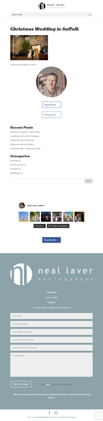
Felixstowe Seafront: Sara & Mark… (25, 132)
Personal (14, 161)
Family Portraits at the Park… (22, 140)
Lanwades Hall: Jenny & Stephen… (25, 136)
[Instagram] (55, 412)
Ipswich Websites (42, 417)
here (48, 384)
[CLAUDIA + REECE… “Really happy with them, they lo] (35, 217)
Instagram (50, 114)
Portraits (14, 169)
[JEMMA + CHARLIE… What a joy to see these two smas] (57, 217)
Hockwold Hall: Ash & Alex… (22, 144)
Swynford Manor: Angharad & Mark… (25, 148)
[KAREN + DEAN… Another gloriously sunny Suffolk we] (68, 217)
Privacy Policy (69, 417)
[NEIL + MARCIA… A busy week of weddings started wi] (79, 217)
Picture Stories (17, 165)
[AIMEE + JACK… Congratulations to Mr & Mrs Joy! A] (46, 217)
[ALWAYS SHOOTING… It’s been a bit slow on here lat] (24, 217)
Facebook (50, 104)
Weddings (14, 173)
